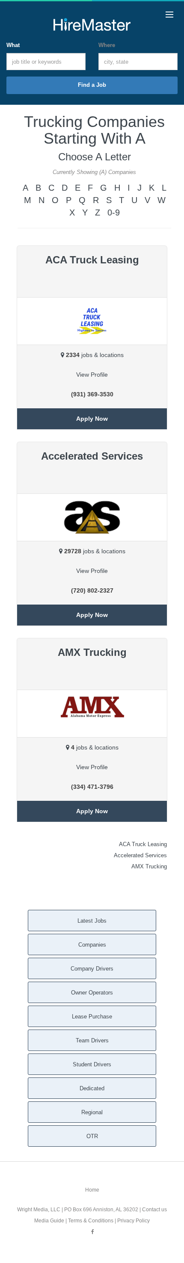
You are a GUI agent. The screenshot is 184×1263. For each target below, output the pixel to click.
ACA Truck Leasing (143, 844)
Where (106, 45)
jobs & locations (95, 354)
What (13, 45)
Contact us (154, 1210)
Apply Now (92, 418)
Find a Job (92, 85)
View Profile (92, 374)
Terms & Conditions (90, 1221)
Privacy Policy (133, 1221)
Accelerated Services (140, 855)
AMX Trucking (149, 866)
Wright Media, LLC (38, 1210)
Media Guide (49, 1221)
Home (92, 1190)
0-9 (113, 212)
